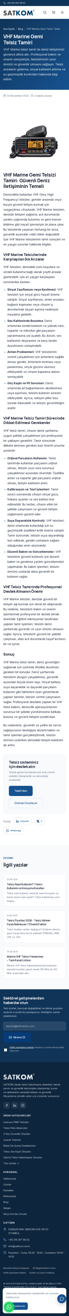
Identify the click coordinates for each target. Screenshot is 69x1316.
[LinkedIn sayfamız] (14, 1105)
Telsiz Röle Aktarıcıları (15, 1128)
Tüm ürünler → (11, 1163)
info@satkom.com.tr (19, 1246)
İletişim (7, 1208)
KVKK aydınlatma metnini (22, 1047)
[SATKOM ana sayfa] (20, 12)
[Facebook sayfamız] (6, 1105)
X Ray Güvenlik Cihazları (16, 1133)
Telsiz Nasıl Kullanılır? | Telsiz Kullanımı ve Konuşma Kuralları (25, 886)
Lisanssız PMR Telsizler (16, 1122)
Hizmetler (8, 1190)
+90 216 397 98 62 (18, 1239)
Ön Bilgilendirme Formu (44, 1268)
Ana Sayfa (9, 28)
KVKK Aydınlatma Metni (14, 1273)
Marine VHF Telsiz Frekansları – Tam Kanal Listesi (25, 958)
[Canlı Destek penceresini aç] (61, 1298)
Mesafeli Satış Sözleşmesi (16, 1268)
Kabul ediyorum (17, 1306)
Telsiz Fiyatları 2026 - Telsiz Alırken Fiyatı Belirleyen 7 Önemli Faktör (28, 922)
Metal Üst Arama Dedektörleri (19, 1145)
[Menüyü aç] (62, 12)
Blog (20, 28)
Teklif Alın (20, 791)
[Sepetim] (53, 12)
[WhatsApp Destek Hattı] (9, 1307)
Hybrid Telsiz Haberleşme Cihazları (22, 1157)
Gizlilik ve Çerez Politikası (42, 1273)
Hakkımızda (9, 1178)
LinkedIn (24, 821)
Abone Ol (19, 1037)
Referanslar (9, 1196)
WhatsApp (16, 830)
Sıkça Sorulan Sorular (15, 1214)
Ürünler (7, 1184)
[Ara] (45, 12)
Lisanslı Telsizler (12, 1139)
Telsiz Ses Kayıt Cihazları (17, 1151)
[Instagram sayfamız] (22, 1105)
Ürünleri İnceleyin (25, 803)
